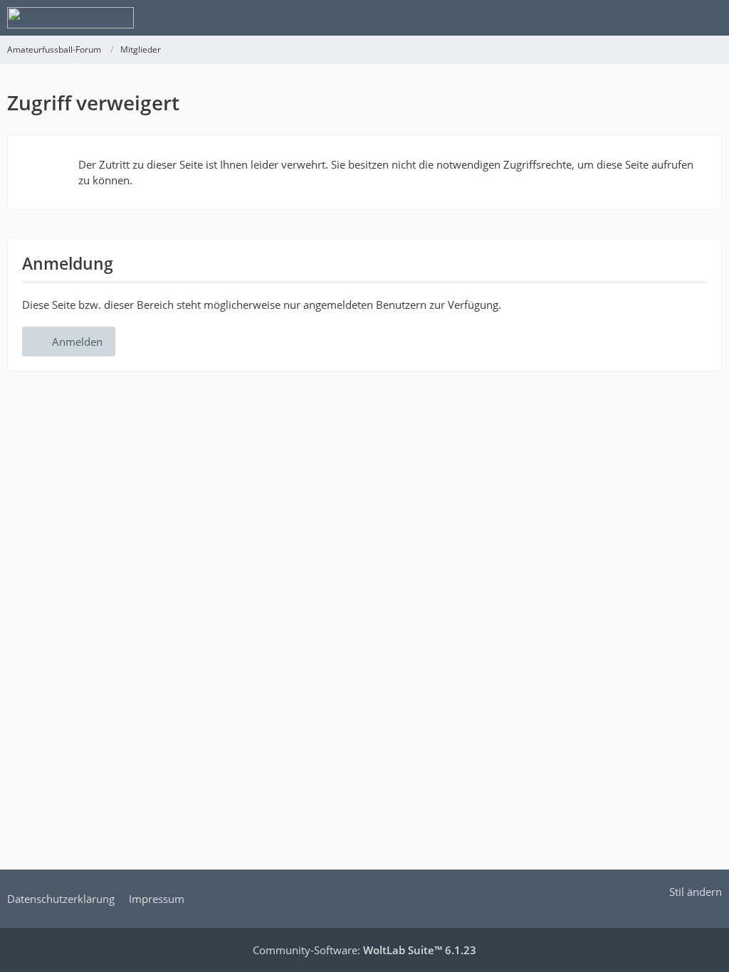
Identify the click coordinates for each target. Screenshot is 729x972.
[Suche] (639, 18)
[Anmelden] (675, 18)
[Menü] (710, 18)
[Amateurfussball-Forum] (70, 18)
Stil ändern (695, 891)
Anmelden (77, 341)
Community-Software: (364, 950)
